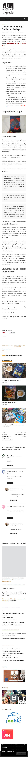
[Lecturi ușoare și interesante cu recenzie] (14, 415)
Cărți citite (4, 24)
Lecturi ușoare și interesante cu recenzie (13, 425)
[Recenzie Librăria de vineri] (14, 393)
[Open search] (24, 19)
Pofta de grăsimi (15, 648)
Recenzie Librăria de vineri (9, 402)
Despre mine (13, 600)
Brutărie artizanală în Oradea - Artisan (12, 624)
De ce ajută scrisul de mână (9, 620)
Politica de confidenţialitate (18, 638)
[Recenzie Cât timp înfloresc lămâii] (14, 371)
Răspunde (10, 465)
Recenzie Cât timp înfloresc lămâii (11, 380)
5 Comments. (21, 31)
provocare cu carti (17, 355)
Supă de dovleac (7, 611)
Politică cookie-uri (10, 751)
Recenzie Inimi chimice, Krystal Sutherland (13, 622)
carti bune (9, 355)
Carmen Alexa (14, 31)
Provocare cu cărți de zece (7, 345)
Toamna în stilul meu (8, 617)
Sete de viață (14, 657)
